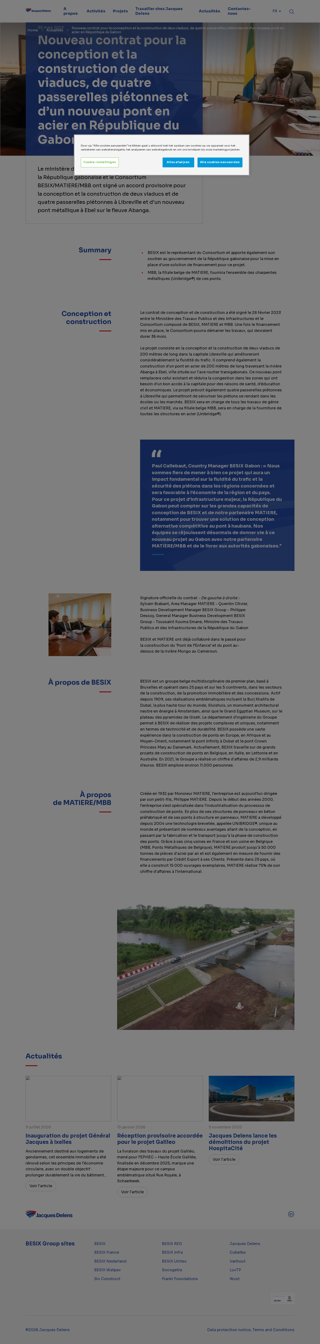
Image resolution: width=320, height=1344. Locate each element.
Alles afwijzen (178, 162)
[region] (161, 155)
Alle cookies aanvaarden (220, 162)
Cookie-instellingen (99, 162)
